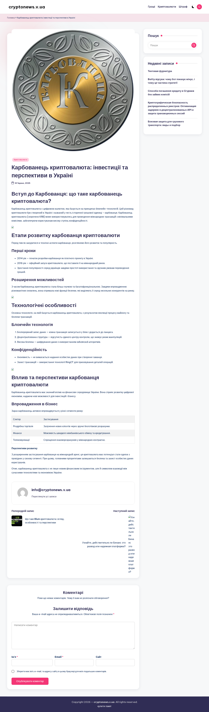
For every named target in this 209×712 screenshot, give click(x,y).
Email (59, 656)
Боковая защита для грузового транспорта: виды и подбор (166, 123)
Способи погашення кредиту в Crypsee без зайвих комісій (171, 92)
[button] (44, 496)
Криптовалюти (20, 160)
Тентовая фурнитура (160, 71)
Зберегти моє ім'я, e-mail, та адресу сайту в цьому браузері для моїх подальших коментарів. (61, 671)
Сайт (98, 656)
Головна (11, 17)
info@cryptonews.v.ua (51, 490)
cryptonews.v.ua (27, 7)
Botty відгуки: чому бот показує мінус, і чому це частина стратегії (171, 80)
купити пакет (104, 706)
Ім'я (15, 656)
